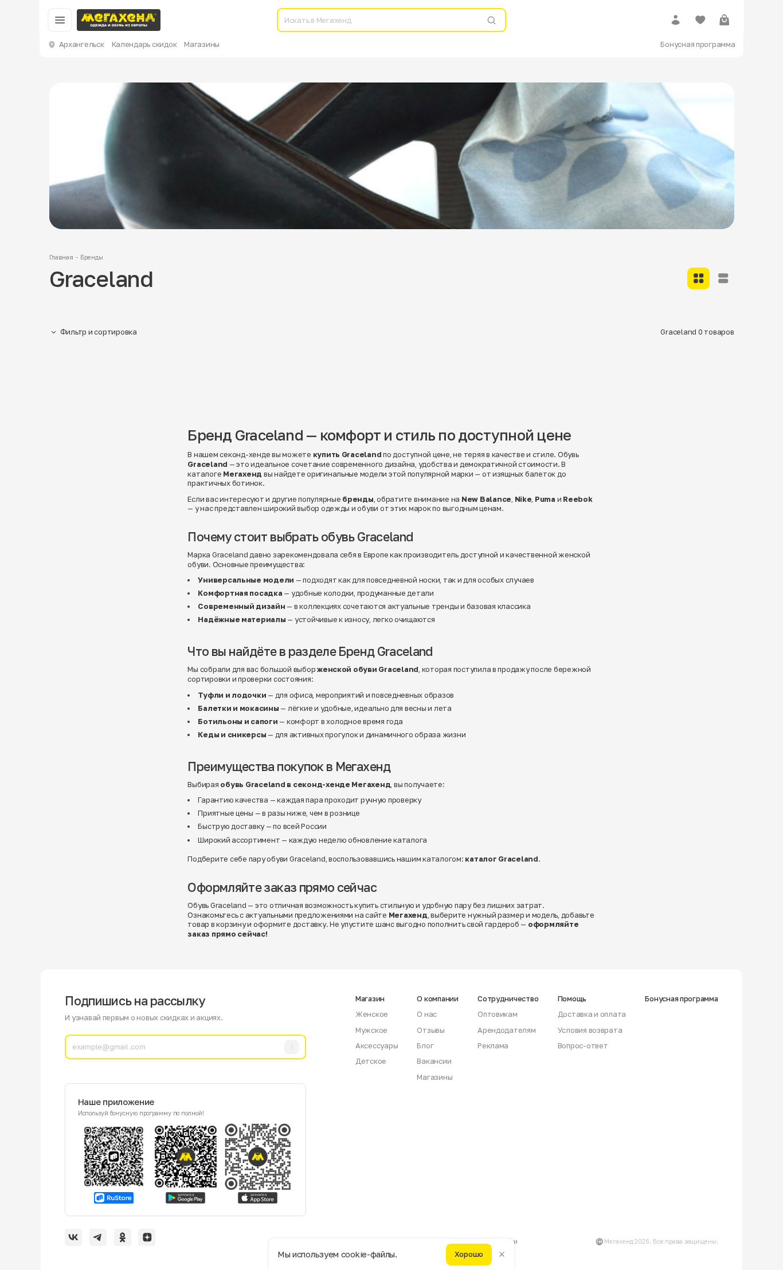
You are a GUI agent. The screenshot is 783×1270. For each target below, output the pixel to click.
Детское (370, 1060)
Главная (61, 257)
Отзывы (430, 1030)
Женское (371, 1014)
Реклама (492, 1045)
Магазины (202, 44)
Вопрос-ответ (583, 1045)
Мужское (371, 1030)
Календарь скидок (144, 44)
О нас (427, 1014)
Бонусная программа (697, 44)
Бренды (91, 257)
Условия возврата (590, 1030)
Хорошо (469, 1254)
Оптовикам (497, 1014)
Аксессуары (376, 1045)
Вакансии (434, 1060)
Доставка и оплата (592, 1014)
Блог (425, 1045)
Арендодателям (506, 1030)
